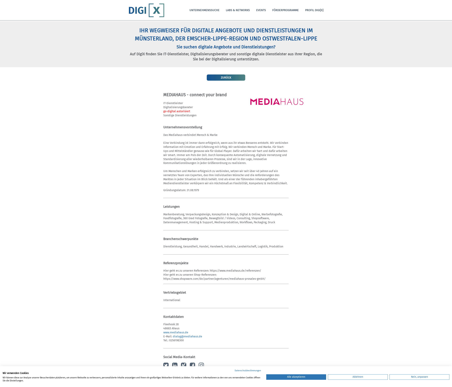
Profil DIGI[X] (314, 10)
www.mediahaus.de (175, 332)
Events (261, 10)
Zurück (226, 77)
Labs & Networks (238, 10)
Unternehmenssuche (204, 10)
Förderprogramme (285, 10)
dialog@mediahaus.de (187, 336)
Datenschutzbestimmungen (248, 370)
